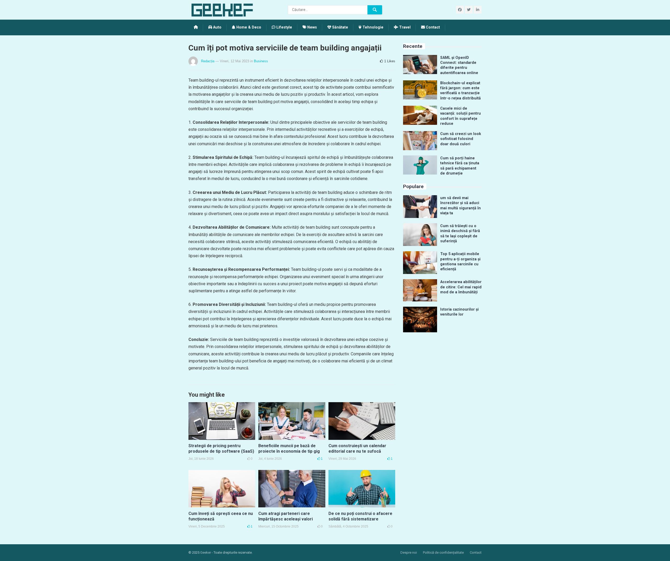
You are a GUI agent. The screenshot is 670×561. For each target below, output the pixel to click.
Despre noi (408, 552)
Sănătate (339, 27)
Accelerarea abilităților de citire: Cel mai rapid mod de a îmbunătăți (461, 287)
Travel (404, 27)
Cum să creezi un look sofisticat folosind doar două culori (460, 139)
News (311, 27)
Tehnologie (372, 27)
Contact (432, 27)
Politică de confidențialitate (443, 552)
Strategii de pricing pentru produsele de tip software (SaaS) (221, 448)
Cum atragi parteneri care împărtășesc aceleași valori (285, 516)
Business (261, 61)
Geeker (205, 552)
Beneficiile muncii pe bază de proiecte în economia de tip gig (289, 448)
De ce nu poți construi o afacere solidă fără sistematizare (360, 516)
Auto (216, 27)
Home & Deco (248, 27)
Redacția (207, 61)
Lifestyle (283, 27)
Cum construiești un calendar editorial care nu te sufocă (357, 448)
